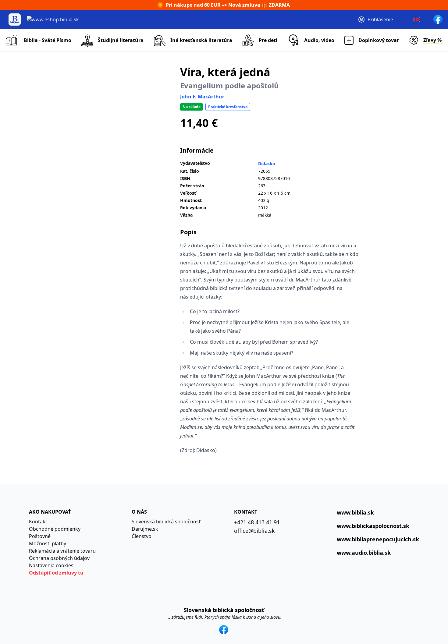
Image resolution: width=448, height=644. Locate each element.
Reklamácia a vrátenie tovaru (62, 550)
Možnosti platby (47, 543)
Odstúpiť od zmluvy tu (56, 572)
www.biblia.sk (355, 512)
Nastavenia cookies (51, 565)
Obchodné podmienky (54, 528)
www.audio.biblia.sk (364, 552)
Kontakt (38, 521)
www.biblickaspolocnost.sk (373, 525)
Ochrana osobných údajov (59, 558)
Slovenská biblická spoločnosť (166, 521)
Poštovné (40, 536)
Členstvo (141, 536)
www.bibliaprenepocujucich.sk (378, 539)
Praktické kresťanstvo (227, 106)
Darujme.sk (145, 528)
